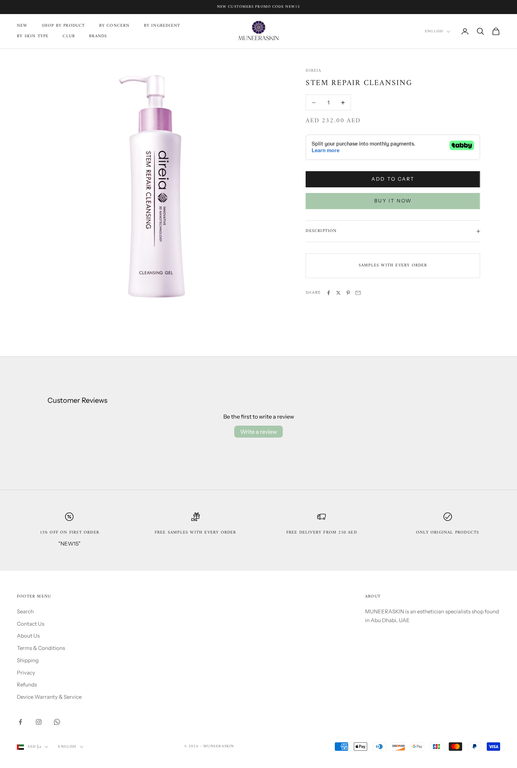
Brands (98, 36)
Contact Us (30, 623)
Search (25, 611)
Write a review (258, 431)
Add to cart (392, 179)
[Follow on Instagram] (38, 721)
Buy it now (393, 201)
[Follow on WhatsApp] (56, 721)
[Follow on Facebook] (20, 721)
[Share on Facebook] (328, 293)
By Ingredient (162, 26)
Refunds (27, 684)
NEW (22, 26)
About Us (28, 635)
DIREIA (313, 71)
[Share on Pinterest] (348, 293)
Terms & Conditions (41, 648)
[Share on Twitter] (338, 293)
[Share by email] (358, 293)
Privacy (26, 672)
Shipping (28, 660)
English (434, 31)
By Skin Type (33, 36)
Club (69, 36)
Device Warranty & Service (49, 696)
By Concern (114, 26)
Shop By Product (63, 26)
